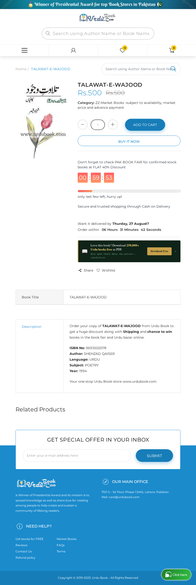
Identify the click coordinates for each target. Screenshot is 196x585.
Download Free (159, 251)
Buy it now (129, 141)
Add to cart (145, 125)
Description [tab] (31, 326)
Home (21, 69)
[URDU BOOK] (98, 18)
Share (88, 270)
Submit (154, 456)
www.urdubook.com (140, 381)
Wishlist (108, 270)
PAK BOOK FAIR (129, 162)
